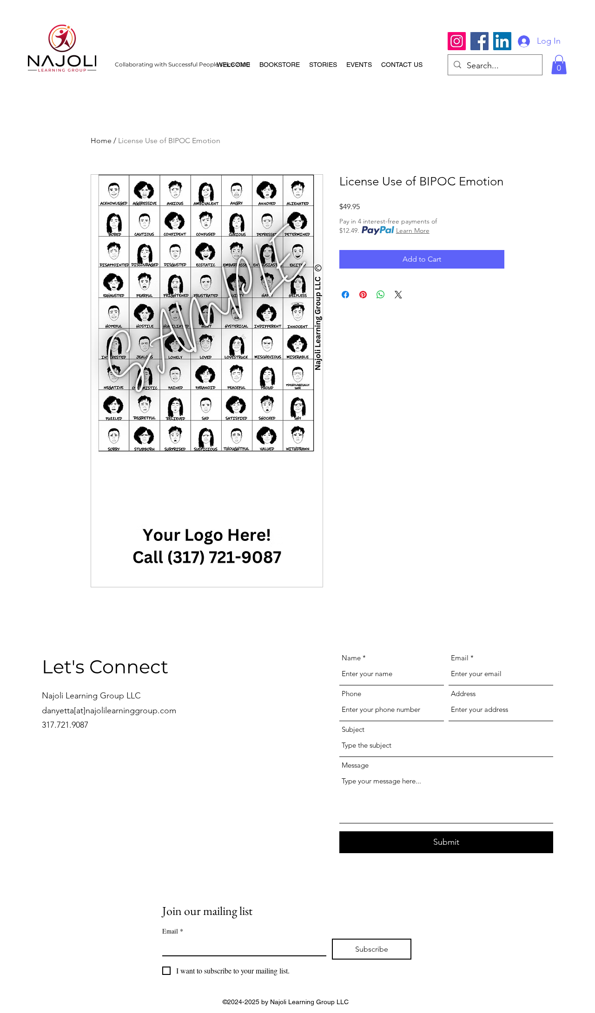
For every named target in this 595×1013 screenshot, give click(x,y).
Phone (351, 693)
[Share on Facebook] (345, 294)
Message (355, 765)
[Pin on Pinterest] (363, 294)
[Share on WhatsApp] (380, 294)
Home (101, 140)
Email (460, 657)
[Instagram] (457, 41)
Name (351, 657)
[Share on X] (398, 294)
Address (463, 693)
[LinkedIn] (502, 41)
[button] (559, 64)
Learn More (413, 230)
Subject (353, 729)
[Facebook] (479, 41)
